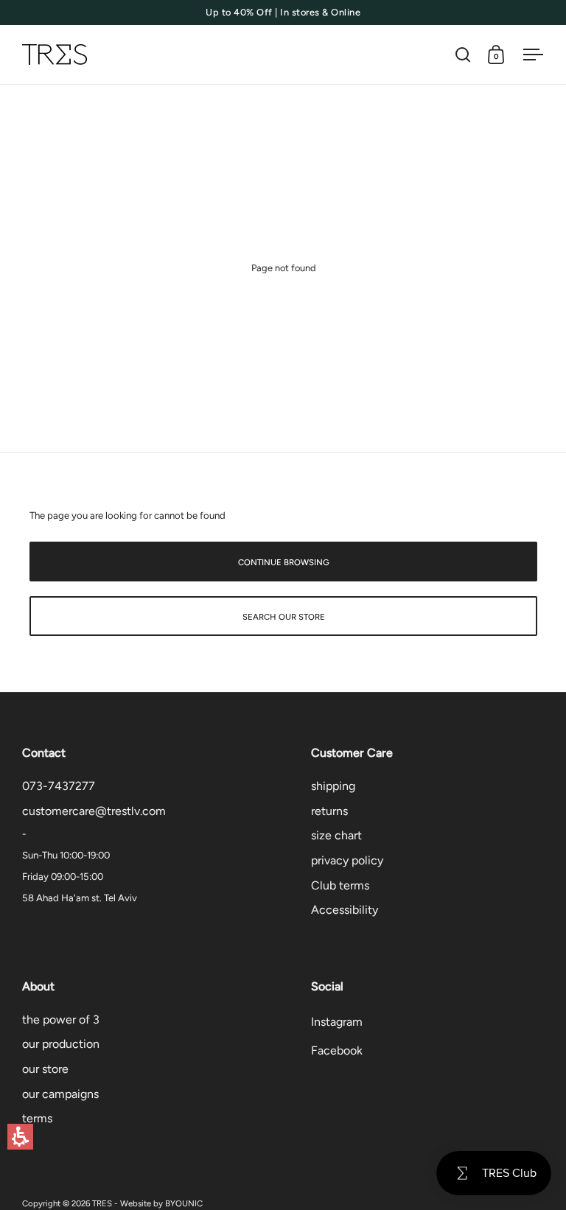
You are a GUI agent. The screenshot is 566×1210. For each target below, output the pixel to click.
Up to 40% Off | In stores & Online (283, 12)
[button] (20, 1137)
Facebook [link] (337, 1050)
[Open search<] (463, 55)
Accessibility (344, 910)
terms (37, 1118)
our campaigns (60, 1094)
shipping (333, 786)
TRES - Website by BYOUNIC (147, 1203)
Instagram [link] (337, 1022)
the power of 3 (60, 1020)
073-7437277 (58, 786)
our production (60, 1044)
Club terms (340, 885)
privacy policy (347, 860)
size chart (336, 835)
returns (329, 811)
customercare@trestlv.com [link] (94, 811)
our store (45, 1069)
